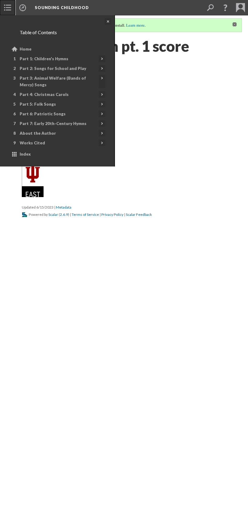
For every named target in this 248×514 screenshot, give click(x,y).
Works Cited (32, 142)
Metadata (63, 207)
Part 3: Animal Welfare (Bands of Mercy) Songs (53, 81)
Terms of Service (85, 214)
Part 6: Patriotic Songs (43, 113)
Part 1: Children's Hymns (44, 58)
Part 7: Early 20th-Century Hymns (53, 123)
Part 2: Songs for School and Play (53, 68)
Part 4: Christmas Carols (44, 94)
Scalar (53, 214)
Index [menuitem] (25, 154)
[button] (225, 7)
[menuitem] (7, 7)
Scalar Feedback (139, 214)
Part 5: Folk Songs (38, 104)
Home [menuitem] (25, 49)
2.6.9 (64, 214)
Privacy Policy (112, 214)
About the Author (38, 133)
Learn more (135, 25)
